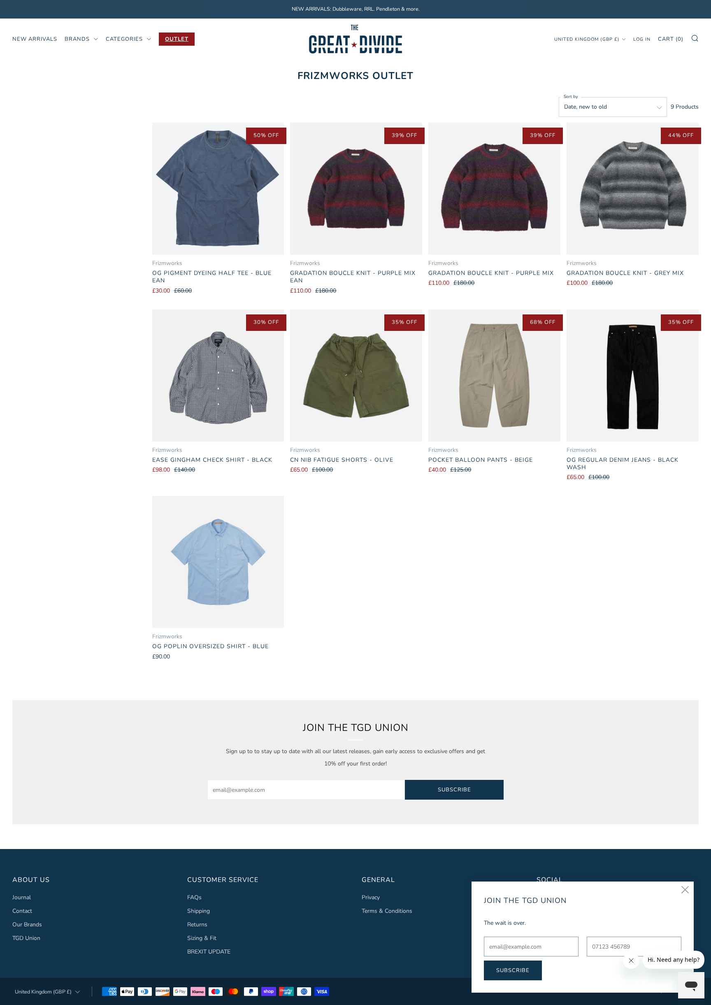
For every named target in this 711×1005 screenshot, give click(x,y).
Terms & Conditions (387, 911)
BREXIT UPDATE (208, 952)
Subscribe (454, 789)
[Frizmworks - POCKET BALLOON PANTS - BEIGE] (494, 375)
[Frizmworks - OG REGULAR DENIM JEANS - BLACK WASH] (633, 375)
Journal (21, 897)
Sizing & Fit (201, 938)
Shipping (198, 911)
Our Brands (27, 924)
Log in (642, 39)
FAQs (194, 897)
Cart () (670, 38)
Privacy (371, 897)
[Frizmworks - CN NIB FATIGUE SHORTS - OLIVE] (356, 375)
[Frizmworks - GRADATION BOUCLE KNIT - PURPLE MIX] (494, 189)
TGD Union (26, 938)
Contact (22, 911)
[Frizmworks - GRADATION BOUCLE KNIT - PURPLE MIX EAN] (356, 189)
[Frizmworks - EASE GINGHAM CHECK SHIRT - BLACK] (218, 375)
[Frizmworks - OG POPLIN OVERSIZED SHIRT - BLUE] (218, 562)
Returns (197, 924)
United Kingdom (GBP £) (587, 39)
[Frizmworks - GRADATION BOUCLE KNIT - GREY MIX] (633, 189)
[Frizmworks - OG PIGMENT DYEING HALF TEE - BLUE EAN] (218, 189)
